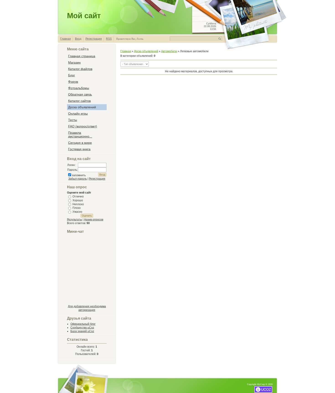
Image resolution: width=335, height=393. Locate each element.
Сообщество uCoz (82, 327)
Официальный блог (82, 324)
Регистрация (93, 38)
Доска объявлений (146, 51)
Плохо (76, 207)
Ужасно (77, 211)
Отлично (78, 196)
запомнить (79, 175)
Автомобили (169, 51)
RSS (109, 38)
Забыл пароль (77, 178)
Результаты (74, 219)
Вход (78, 38)
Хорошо (77, 200)
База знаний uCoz (82, 331)
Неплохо (78, 204)
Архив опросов (93, 219)
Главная (65, 38)
